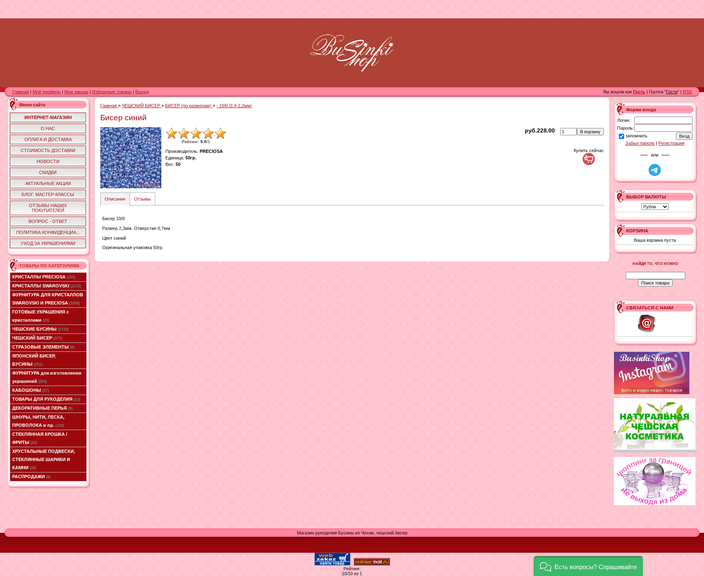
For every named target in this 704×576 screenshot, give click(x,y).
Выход (142, 91)
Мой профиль (47, 91)
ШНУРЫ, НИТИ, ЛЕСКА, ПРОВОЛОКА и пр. (38, 421)
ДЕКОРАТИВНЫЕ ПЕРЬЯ (42, 408)
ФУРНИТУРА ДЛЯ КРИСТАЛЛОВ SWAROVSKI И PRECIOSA (47, 298)
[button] (588, 566)
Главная (20, 91)
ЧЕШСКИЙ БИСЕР (37, 337)
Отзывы (142, 198)
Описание (115, 198)
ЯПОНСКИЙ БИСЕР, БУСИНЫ (33, 359)
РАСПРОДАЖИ (31, 476)
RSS (687, 91)
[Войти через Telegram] (655, 170)
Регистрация (671, 143)
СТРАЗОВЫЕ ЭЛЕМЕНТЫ (43, 346)
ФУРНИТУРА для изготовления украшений (46, 377)
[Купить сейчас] (589, 159)
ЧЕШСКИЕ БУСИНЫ (40, 329)
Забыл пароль (640, 143)
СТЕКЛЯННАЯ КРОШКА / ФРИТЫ (39, 438)
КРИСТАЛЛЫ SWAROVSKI (46, 285)
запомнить (636, 136)
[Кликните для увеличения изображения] (130, 157)
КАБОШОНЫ (30, 390)
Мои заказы (76, 91)
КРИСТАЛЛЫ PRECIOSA (43, 276)
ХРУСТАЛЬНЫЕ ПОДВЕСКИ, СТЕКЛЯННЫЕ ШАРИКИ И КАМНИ (43, 459)
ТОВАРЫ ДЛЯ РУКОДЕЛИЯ (46, 399)
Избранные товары (112, 91)
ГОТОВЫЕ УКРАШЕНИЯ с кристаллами (40, 315)
